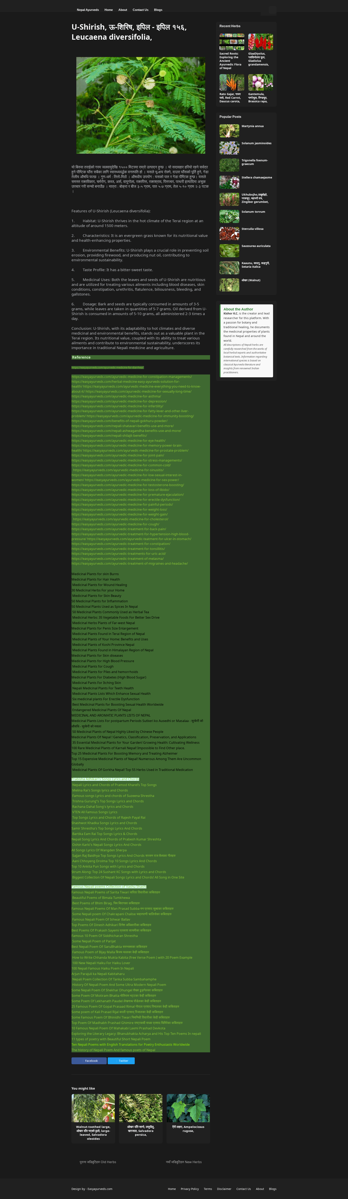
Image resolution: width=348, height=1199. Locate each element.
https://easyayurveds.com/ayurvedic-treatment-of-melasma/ (117, 558)
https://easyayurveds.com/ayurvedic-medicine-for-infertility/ (117, 406)
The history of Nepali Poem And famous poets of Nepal (113, 1050)
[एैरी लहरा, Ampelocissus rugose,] (188, 1108)
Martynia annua (253, 126)
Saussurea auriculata (256, 246)
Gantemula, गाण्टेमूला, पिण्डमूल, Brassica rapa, (257, 97)
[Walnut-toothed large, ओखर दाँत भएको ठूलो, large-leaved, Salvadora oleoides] (93, 1108)
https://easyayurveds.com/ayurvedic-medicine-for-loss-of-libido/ (120, 489)
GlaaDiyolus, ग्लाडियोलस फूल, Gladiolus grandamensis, (258, 59)
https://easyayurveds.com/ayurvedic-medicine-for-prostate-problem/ (135, 450)
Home (172, 1189)
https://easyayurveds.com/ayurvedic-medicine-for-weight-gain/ (119, 514)
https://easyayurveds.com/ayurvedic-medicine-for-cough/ (115, 524)
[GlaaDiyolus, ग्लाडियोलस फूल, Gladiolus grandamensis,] (260, 42)
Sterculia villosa (252, 229)
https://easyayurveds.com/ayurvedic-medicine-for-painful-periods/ (122, 504)
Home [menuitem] (109, 9)
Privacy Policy (190, 1189)
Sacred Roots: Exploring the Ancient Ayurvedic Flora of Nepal (230, 61)
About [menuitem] (122, 9)
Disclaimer (224, 1189)
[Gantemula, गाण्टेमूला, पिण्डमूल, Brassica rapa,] (260, 82)
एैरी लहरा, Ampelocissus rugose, (188, 1129)
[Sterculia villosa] (229, 233)
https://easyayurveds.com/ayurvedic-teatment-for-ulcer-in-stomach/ (139, 539)
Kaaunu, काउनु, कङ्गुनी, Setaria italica (256, 265)
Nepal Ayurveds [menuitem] (88, 9)
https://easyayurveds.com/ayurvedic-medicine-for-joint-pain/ (117, 455)
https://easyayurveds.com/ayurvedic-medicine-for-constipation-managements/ (131, 376)
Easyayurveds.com (100, 1189)
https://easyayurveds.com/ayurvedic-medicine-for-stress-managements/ (126, 460)
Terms (208, 1189)
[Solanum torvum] (229, 216)
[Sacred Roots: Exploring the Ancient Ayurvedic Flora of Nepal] (232, 42)
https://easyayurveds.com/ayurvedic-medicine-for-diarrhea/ (107, 367)
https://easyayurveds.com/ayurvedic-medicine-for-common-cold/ (121, 465)
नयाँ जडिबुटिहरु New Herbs (184, 1162)
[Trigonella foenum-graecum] (229, 165)
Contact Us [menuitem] (140, 9)
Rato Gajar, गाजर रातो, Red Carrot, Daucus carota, (230, 97)
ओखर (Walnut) (251, 280)
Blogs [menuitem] (158, 9)
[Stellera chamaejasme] (229, 182)
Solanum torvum (253, 212)
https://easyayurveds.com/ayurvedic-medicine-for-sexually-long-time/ (139, 391)
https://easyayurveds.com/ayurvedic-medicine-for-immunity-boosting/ (140, 416)
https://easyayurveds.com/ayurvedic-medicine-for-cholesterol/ (120, 519)
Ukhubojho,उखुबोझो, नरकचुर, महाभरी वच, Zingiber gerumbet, (255, 198)
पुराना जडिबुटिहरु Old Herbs (98, 1162)
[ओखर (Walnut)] (229, 284)
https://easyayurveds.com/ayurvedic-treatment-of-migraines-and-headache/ (129, 563)
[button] (265, 10)
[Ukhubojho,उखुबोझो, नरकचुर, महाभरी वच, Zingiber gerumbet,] (229, 199)
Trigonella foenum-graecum (255, 162)
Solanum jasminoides (256, 143)
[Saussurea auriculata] (229, 250)
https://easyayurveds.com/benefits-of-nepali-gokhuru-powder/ (119, 421)
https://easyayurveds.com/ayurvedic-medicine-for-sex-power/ (132, 480)
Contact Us (243, 1189)
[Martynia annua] (229, 130)
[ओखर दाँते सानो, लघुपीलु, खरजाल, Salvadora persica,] (140, 1108)
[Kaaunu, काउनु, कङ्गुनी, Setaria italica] (229, 267)
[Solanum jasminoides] (229, 148)
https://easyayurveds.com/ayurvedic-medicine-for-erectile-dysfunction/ (125, 499)
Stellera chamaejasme (257, 177)
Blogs (273, 1189)
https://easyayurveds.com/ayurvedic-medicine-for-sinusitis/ (118, 470)
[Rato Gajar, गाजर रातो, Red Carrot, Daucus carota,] (232, 82)
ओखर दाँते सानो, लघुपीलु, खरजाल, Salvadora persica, (140, 1131)
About (260, 1189)
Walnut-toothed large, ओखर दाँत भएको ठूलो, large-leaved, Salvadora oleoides (93, 1133)
